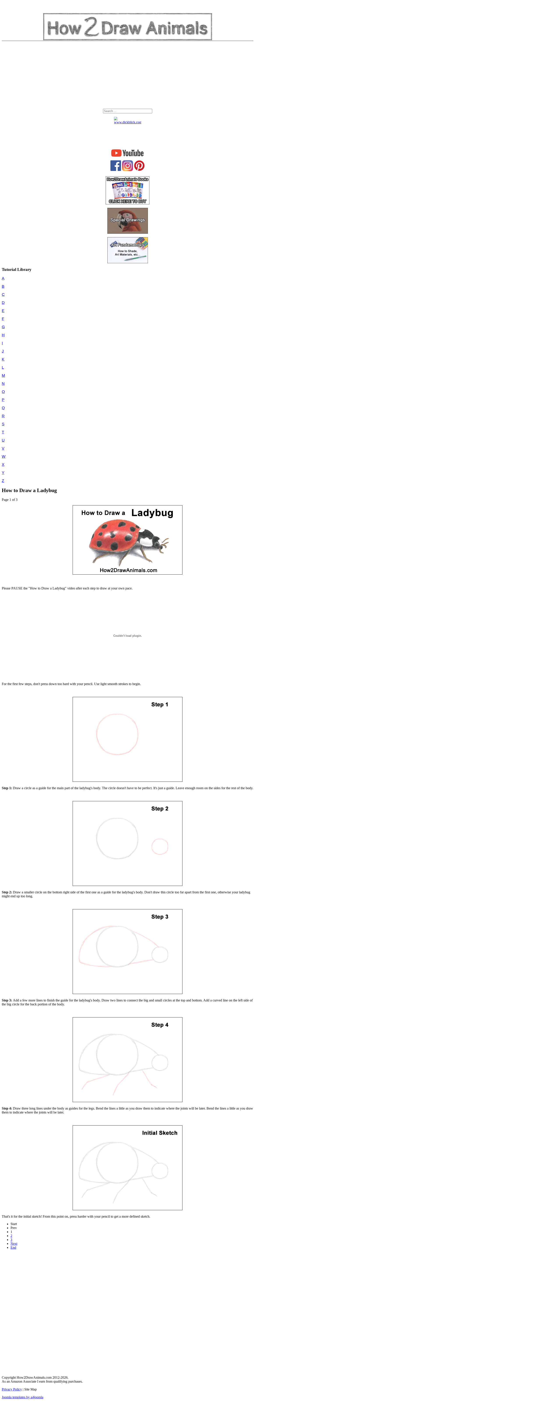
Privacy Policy (12, 1389)
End (13, 1247)
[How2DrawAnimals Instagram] (127, 170)
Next (13, 1243)
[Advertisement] (127, 76)
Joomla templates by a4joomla (22, 1397)
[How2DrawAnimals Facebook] (115, 170)
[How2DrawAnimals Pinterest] (139, 170)
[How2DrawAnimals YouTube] (127, 157)
